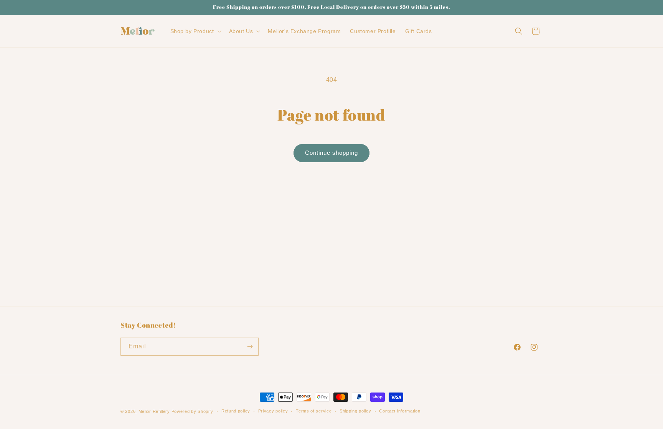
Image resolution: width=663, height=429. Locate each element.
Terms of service (314, 411)
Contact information (399, 411)
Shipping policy (355, 411)
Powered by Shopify (193, 411)
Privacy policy (273, 411)
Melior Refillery (154, 411)
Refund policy (235, 411)
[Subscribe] (249, 347)
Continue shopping (331, 152)
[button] (195, 31)
